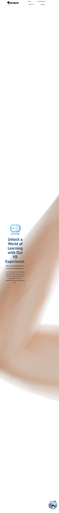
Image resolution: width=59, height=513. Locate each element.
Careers (42, 4)
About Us (31, 4)
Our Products (41, 1)
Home (29, 1)
